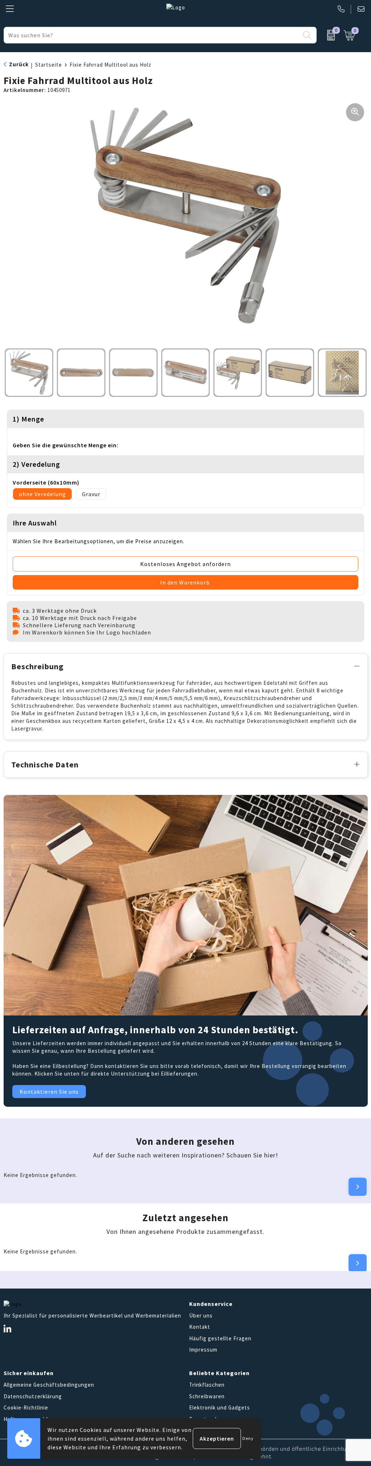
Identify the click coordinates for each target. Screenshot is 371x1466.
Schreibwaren (207, 1396)
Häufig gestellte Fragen (220, 1338)
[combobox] (152, 35)
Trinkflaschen (207, 1384)
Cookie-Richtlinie (26, 1407)
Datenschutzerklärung (33, 1396)
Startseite (48, 64)
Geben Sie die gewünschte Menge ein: (65, 445)
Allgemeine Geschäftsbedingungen (49, 1384)
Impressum (203, 1349)
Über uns (201, 1315)
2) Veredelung (36, 464)
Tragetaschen (207, 1419)
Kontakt (199, 1326)
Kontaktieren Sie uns (49, 1091)
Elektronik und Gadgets (219, 1407)
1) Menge (28, 418)
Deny (248, 1438)
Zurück (19, 64)
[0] (328, 35)
